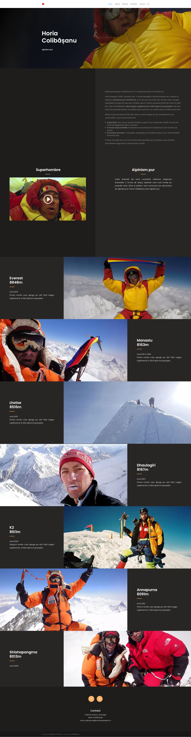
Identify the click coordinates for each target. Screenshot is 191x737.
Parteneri (134, 4)
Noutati (125, 4)
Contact (142, 4)
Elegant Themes (56, 734)
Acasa (110, 4)
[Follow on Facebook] (91, 699)
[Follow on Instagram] (100, 699)
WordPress (75, 734)
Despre (117, 4)
